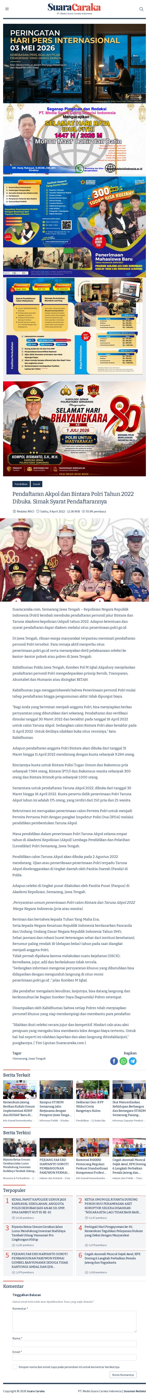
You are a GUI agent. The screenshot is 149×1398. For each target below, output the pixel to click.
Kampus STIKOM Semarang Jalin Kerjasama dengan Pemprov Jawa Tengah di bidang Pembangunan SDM (55, 1108)
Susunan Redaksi (135, 1391)
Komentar (20, 1308)
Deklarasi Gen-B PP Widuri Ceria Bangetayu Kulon (90, 1106)
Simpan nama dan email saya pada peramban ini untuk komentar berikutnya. (69, 1367)
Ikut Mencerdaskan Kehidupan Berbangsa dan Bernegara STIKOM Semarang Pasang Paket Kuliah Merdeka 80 (129, 1108)
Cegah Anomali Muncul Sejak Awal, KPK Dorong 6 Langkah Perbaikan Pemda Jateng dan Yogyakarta (129, 1166)
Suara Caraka (36, 1391)
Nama (17, 1338)
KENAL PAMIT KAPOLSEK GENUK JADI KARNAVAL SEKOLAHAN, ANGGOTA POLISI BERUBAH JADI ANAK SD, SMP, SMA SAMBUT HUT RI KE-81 (39, 1206)
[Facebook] (114, 1061)
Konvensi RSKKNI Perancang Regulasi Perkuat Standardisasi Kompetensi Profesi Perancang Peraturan (92, 1166)
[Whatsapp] (123, 1061)
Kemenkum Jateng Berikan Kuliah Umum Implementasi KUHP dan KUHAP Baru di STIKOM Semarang (19, 1108)
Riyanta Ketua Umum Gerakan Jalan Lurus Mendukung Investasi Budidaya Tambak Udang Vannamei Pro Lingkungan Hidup (18, 1165)
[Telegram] (133, 1061)
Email (17, 1352)
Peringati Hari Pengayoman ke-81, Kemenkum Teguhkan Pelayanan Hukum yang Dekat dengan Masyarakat (114, 1231)
